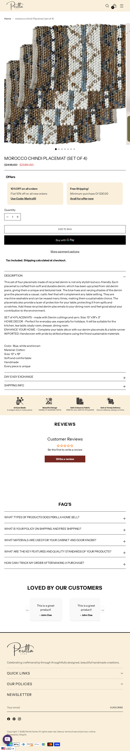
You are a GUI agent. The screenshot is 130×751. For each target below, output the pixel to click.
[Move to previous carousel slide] (115, 484)
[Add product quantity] (7, 216)
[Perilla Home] (14, 5)
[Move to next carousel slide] (123, 483)
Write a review (65, 459)
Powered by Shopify (17, 734)
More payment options (65, 251)
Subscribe (116, 707)
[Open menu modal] (121, 5)
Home (7, 18)
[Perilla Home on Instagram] (20, 719)
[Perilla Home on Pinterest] (14, 719)
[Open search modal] (107, 5)
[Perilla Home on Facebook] (9, 719)
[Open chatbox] (7, 739)
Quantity (9, 210)
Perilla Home (31, 731)
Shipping (29, 260)
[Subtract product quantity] (18, 216)
